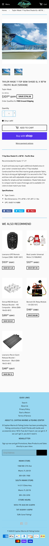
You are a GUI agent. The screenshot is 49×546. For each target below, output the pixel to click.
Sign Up (41, 453)
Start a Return (24, 412)
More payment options (24, 143)
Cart (45, 4)
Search (24, 402)
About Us (24, 406)
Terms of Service (24, 415)
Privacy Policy (24, 409)
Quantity (5, 108)
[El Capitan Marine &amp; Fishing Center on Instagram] (26, 524)
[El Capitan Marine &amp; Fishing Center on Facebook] (21, 524)
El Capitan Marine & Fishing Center (26, 531)
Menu (7, 4)
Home (4, 10)
